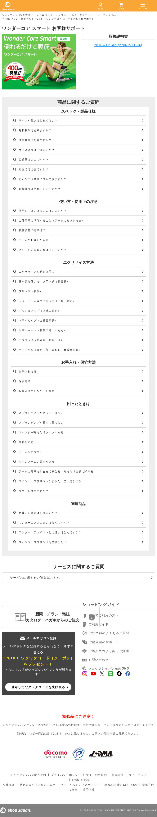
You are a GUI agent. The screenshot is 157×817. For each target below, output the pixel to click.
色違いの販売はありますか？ (38, 512)
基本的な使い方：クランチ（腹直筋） (44, 281)
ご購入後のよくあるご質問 (108, 651)
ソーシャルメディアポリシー (80, 784)
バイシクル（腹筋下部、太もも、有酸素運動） (50, 349)
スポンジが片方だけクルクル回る (41, 432)
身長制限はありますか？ (35, 130)
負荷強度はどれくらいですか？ (40, 188)
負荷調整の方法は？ (32, 230)
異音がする (26, 442)
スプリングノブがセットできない (41, 412)
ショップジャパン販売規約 (28, 774)
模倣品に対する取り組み (120, 784)
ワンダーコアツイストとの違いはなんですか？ (50, 532)
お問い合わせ (98, 659)
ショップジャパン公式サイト (19, 15)
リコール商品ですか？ (34, 490)
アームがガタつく (31, 451)
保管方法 (25, 381)
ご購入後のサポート (104, 642)
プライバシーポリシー (66, 774)
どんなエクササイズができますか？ (43, 179)
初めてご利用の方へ (103, 615)
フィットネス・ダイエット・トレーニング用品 (88, 15)
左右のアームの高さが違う (37, 461)
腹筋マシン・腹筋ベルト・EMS (24, 18)
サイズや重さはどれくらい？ (38, 120)
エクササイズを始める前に (37, 271)
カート (121, 8)
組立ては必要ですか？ (34, 169)
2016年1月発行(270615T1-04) (118, 45)
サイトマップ (138, 774)
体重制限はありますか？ (35, 140)
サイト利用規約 (96, 774)
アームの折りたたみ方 (34, 240)
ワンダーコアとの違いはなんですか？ (44, 522)
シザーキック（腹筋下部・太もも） (43, 330)
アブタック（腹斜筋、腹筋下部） (41, 340)
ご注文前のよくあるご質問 (109, 633)
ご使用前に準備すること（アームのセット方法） (51, 220)
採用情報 (89, 789)
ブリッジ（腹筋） (31, 291)
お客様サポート (48, 15)
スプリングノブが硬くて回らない (41, 422)
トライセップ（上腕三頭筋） (38, 320)
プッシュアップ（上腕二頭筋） (40, 310)
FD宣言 (72, 789)
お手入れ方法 (28, 371)
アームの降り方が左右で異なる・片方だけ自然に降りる (56, 471)
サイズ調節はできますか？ (37, 149)
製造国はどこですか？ (34, 159)
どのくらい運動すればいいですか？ (43, 249)
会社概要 (9, 784)
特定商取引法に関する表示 (38, 784)
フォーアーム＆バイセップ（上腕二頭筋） (47, 300)
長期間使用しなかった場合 (37, 391)
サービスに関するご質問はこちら (35, 577)
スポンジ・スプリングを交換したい (43, 542)
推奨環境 (118, 774)
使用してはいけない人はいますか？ (43, 210)
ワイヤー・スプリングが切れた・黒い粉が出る (50, 481)
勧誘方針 (148, 784)
